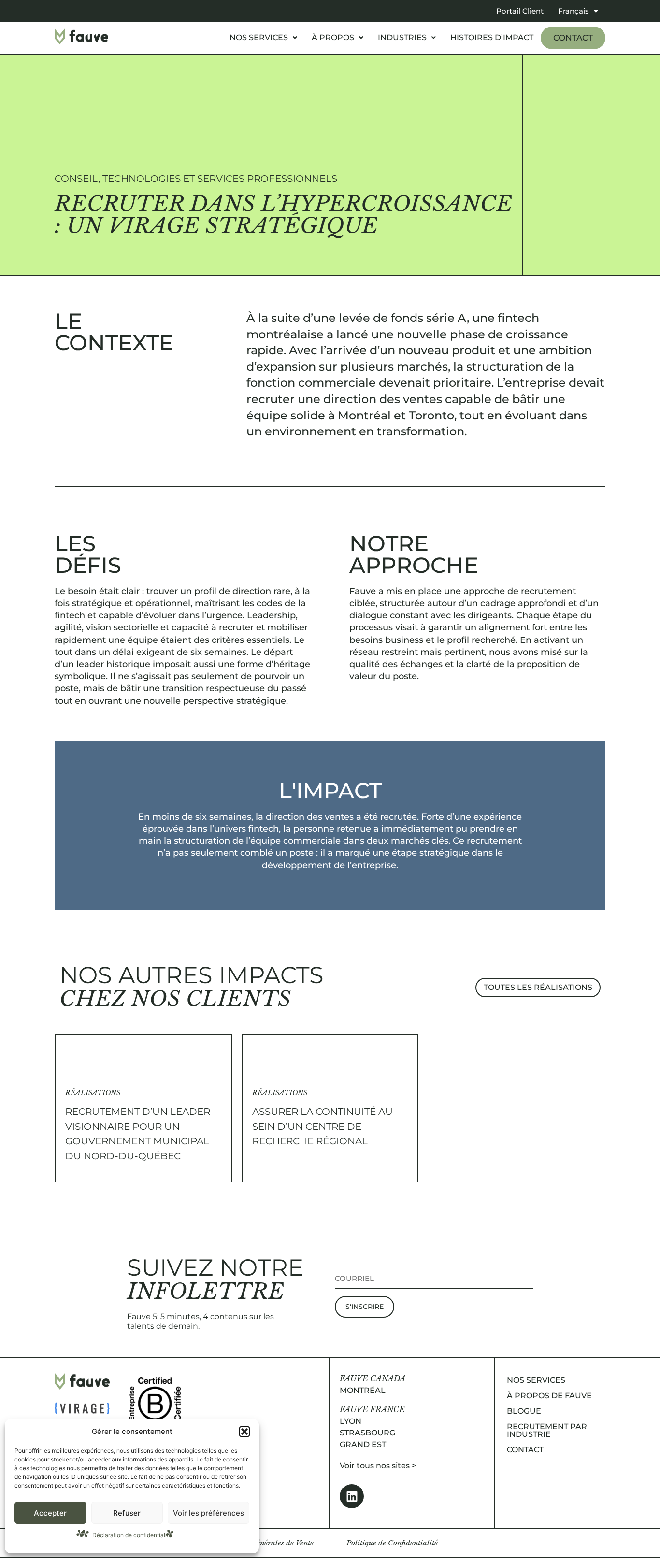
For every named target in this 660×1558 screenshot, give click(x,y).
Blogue (524, 1411)
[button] (244, 1431)
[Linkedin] (352, 1496)
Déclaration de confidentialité (132, 1535)
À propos (333, 37)
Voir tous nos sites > (378, 1465)
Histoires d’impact (491, 37)
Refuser (127, 1512)
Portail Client (520, 10)
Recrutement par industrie (547, 1430)
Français (573, 10)
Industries (402, 37)
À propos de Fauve (549, 1395)
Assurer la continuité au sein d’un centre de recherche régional (322, 1126)
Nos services (259, 37)
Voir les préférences (208, 1512)
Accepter (50, 1512)
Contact (573, 37)
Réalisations (92, 1092)
